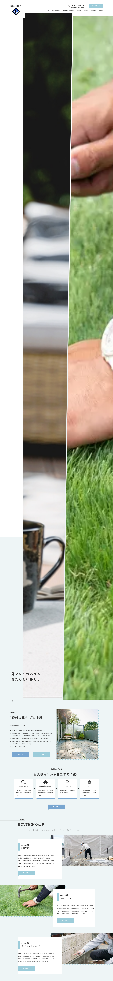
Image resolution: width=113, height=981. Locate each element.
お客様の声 (93, 10)
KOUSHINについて (56, 10)
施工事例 (86, 10)
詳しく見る (56, 807)
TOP (48, 10)
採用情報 (101, 10)
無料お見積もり (96, 6)
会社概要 (41, 754)
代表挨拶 (20, 754)
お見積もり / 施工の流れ (68, 10)
